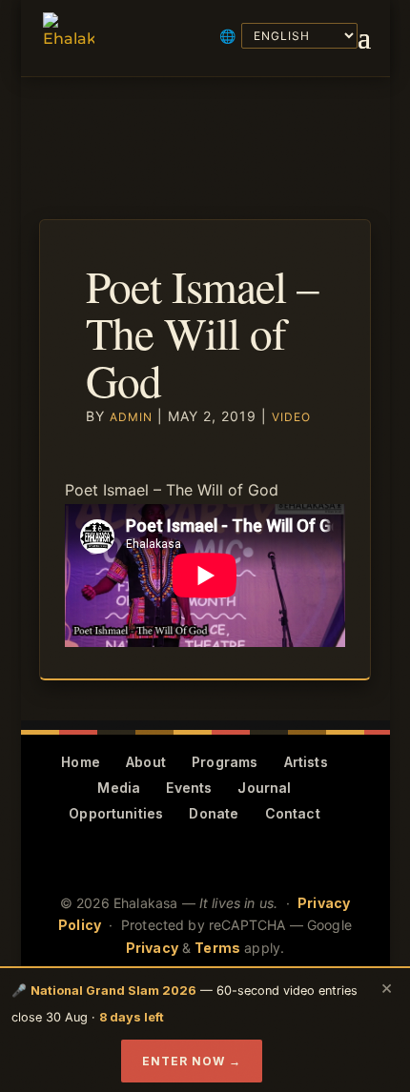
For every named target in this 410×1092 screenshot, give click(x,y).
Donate (213, 813)
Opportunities (116, 813)
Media (118, 787)
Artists (306, 762)
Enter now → (191, 1061)
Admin (131, 417)
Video (291, 417)
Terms (217, 948)
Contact (292, 813)
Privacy (152, 948)
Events (189, 787)
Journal (264, 787)
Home (80, 762)
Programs (224, 762)
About (146, 762)
